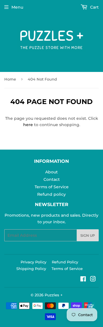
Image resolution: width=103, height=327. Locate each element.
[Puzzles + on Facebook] (83, 279)
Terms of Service (52, 186)
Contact (51, 179)
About (51, 172)
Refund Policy (65, 262)
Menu (17, 7)
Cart (94, 7)
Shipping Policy (31, 268)
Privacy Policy (33, 262)
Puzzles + (54, 295)
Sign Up (87, 235)
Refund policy (51, 194)
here (28, 124)
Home (10, 79)
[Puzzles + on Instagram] (93, 279)
